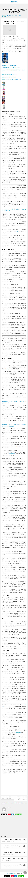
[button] (14, 5)
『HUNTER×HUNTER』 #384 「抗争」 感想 (13, 846)
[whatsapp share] (16, 815)
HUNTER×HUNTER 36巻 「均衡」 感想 (12, 858)
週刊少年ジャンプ (9, 802)
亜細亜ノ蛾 (14, 1)
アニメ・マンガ (18, 15)
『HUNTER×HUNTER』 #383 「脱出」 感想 (13, 852)
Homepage (4, 15)
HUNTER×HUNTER (5, 16)
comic (4, 802)
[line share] (19, 815)
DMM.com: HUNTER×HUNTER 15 (9, 74)
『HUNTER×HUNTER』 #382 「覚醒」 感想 (13, 865)
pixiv (17, 677)
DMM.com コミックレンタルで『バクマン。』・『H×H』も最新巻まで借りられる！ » (20, 798)
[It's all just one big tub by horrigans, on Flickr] (9, 34)
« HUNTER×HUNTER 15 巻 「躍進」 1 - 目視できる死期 (7, 798)
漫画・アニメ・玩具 (10, 15)
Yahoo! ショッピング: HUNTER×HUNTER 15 (11, 79)
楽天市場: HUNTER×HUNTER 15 (9, 77)
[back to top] (25, 872)
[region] (14, 784)
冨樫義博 (22, 802)
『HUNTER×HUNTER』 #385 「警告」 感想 (13, 839)
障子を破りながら (6, 368)
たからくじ (18, 732)
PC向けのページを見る (10, 873)
